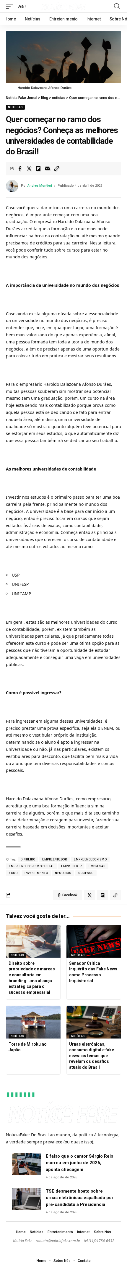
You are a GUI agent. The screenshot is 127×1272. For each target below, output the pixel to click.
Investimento (36, 873)
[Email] (47, 168)
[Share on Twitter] (29, 168)
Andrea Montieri (39, 186)
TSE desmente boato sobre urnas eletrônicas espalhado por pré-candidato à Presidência (79, 1197)
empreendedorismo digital (31, 866)
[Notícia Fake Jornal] (63, 6)
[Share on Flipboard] (38, 168)
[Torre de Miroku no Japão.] (33, 1022)
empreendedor (54, 859)
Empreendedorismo (90, 859)
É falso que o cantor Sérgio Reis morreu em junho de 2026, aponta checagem (79, 1162)
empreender (71, 866)
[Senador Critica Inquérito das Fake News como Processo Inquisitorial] (93, 941)
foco (13, 873)
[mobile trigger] (11, 6)
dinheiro (28, 859)
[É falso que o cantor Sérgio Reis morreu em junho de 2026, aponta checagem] (26, 1164)
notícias (15, 107)
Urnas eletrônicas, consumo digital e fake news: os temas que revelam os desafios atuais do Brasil (91, 1056)
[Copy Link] (56, 168)
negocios (63, 873)
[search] (117, 6)
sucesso (86, 873)
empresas (97, 866)
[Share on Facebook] (20, 168)
